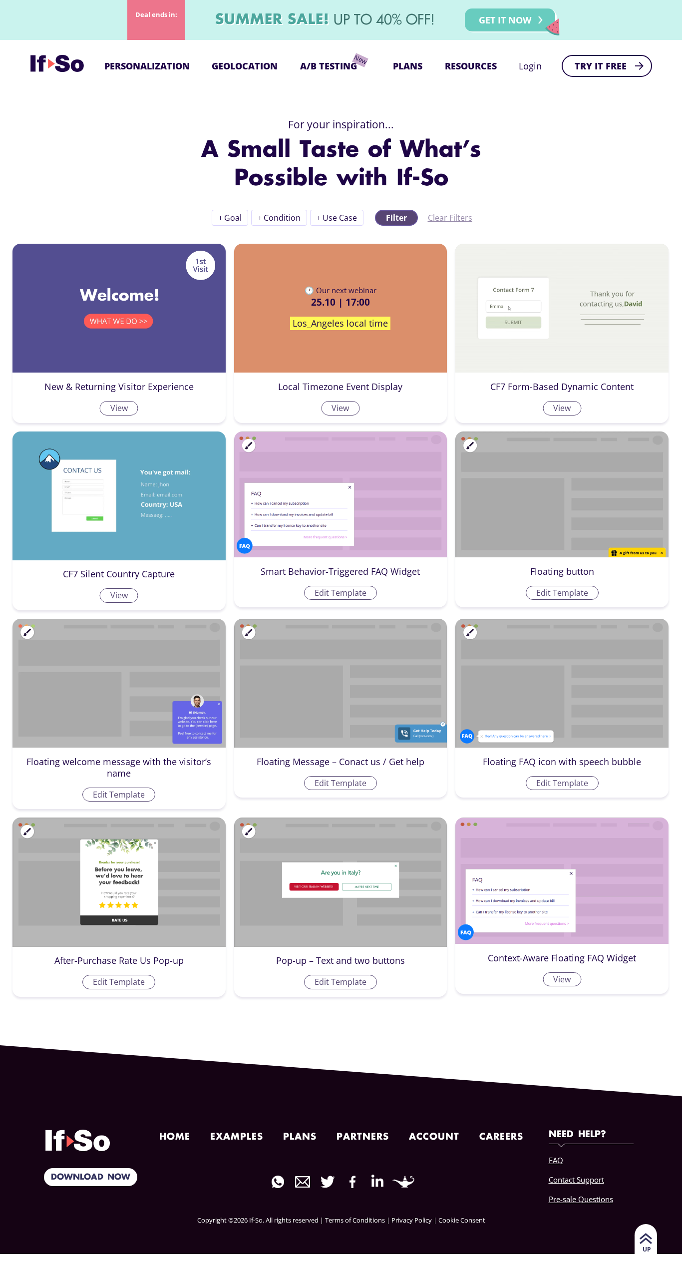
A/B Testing (328, 66)
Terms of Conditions (355, 1220)
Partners (363, 1137)
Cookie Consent (461, 1220)
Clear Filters (450, 217)
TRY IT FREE (601, 66)
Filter (396, 217)
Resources (471, 66)
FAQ (556, 1160)
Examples (236, 1137)
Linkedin (377, 1181)
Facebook (352, 1182)
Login (530, 66)
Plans (407, 66)
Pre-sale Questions (581, 1199)
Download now (90, 1177)
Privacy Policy (411, 1220)
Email (302, 1182)
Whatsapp (277, 1182)
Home (174, 1137)
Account (434, 1137)
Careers (501, 1137)
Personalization (147, 66)
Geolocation (245, 66)
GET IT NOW (505, 20)
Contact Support (576, 1180)
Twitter (327, 1182)
